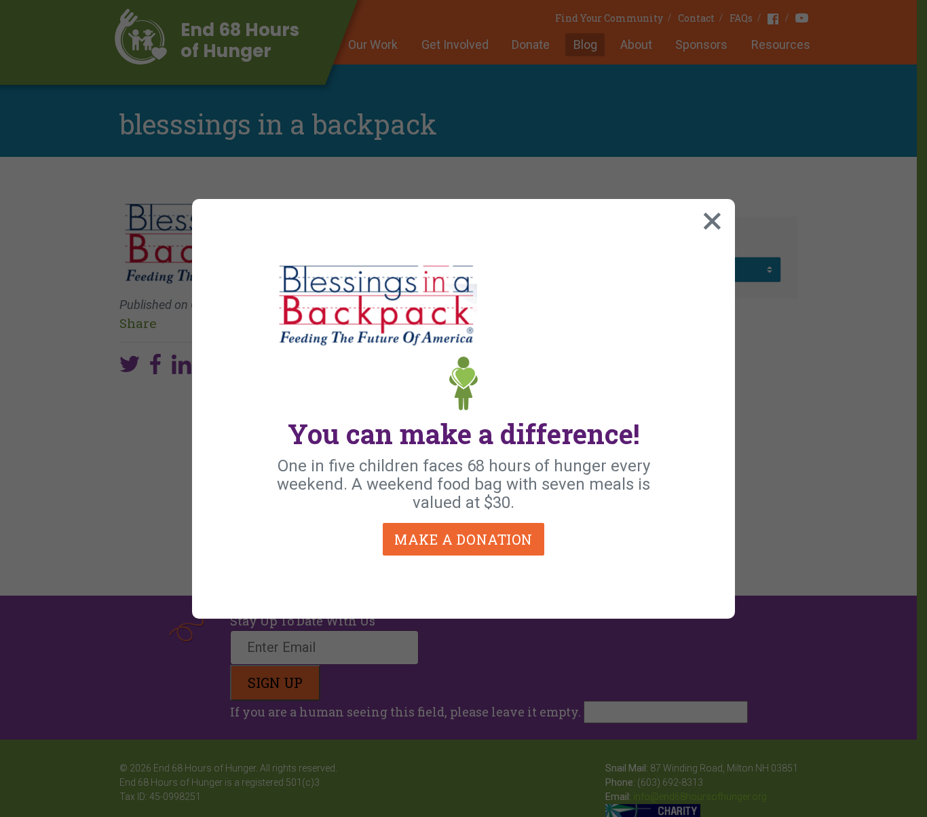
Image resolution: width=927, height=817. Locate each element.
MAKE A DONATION (463, 539)
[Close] (709, 218)
